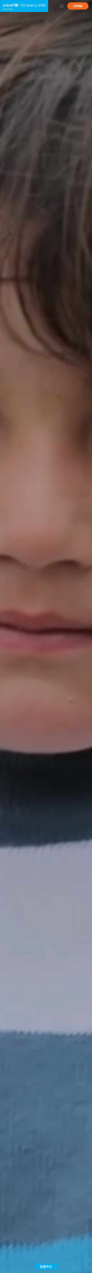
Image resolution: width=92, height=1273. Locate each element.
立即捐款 (78, 6)
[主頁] (24, 6)
